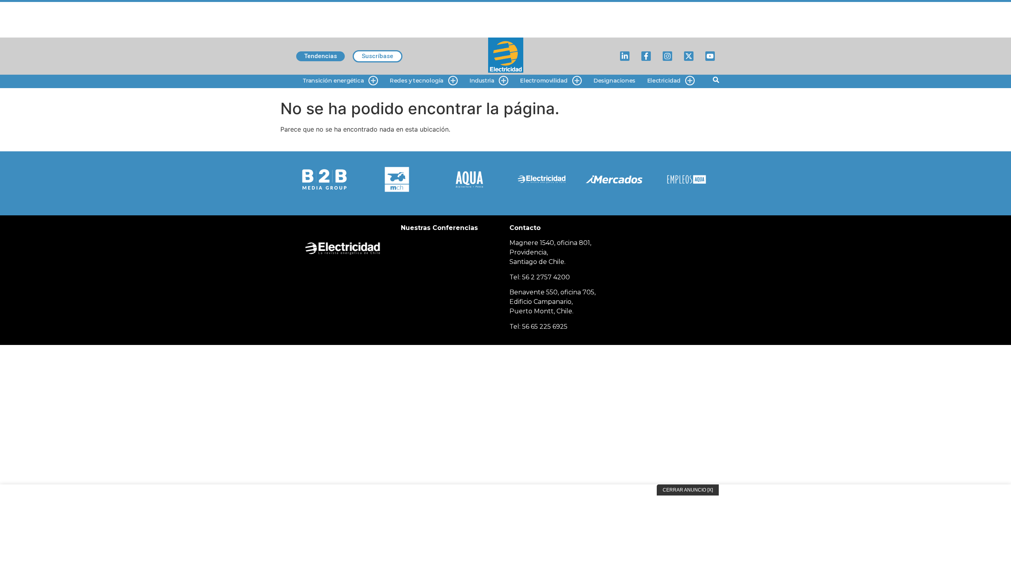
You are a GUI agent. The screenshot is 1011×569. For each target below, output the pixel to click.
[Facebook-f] (646, 56)
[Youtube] (710, 56)
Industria (482, 80)
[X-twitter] (688, 56)
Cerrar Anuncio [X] (688, 490)
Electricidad (663, 80)
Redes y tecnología (416, 80)
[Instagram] (667, 56)
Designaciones (614, 80)
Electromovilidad (544, 80)
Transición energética (333, 80)
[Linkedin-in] (625, 56)
